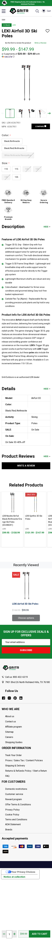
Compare (39, 126)
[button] (25, 55)
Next (49, 113)
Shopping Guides (13, 742)
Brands (8, 829)
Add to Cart (39, 934)
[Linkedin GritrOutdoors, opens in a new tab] (21, 698)
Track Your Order (13, 755)
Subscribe (26, 650)
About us (9, 716)
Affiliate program (13, 726)
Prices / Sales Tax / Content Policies (24, 760)
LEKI (14, 25)
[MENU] (3, 11)
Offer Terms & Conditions (18, 804)
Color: (6, 135)
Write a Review (40, 43)
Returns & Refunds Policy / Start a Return (26, 770)
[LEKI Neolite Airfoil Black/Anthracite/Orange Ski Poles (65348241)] (12, 503)
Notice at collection (14, 876)
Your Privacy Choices (23, 871)
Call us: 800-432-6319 (16, 677)
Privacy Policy (27, 809)
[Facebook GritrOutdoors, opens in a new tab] (3, 698)
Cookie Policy (27, 814)
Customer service (14, 794)
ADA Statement (13, 824)
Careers (9, 737)
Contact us (10, 721)
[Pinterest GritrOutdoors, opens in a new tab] (15, 698)
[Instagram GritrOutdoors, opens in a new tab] (9, 698)
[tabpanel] (12, 519)
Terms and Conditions (27, 819)
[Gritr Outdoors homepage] (20, 11)
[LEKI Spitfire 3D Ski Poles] (35, 503)
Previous (3, 113)
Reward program (13, 799)
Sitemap (9, 732)
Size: (6, 163)
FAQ (7, 776)
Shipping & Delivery (15, 765)
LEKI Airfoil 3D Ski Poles (25, 603)
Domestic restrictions (16, 789)
